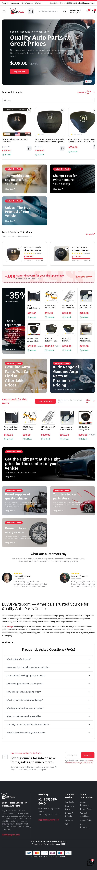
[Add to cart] (29, 148)
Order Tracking (27, 3)
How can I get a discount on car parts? (25, 683)
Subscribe (88, 755)
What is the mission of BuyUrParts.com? (26, 732)
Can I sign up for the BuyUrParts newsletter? (28, 724)
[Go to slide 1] (86, 81)
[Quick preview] (29, 110)
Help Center (70, 802)
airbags (10, 627)
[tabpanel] (48, 132)
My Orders (69, 820)
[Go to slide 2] (88, 81)
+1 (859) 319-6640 (70, 3)
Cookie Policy (86, 820)
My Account (15, 3)
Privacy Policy (86, 809)
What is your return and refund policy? (25, 700)
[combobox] (48, 100)
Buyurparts (48, 857)
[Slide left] (7, 52)
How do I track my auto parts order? (24, 692)
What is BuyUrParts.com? (19, 659)
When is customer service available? (24, 716)
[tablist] (48, 100)
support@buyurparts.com (48, 820)
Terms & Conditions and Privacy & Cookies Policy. (79, 762)
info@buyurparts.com (87, 3)
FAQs (67, 824)
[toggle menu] (4, 11)
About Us (5, 3)
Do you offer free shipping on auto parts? (26, 675)
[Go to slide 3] (90, 81)
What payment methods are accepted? (25, 708)
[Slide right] (90, 52)
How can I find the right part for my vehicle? (28, 667)
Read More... (8, 642)
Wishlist (38, 3)
